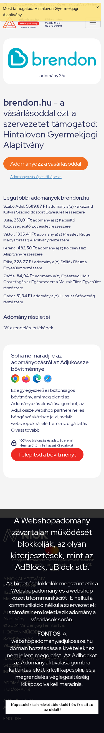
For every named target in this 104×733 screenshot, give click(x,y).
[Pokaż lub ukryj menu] (93, 22)
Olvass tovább (25, 430)
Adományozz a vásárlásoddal (45, 163)
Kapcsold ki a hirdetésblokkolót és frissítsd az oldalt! (52, 707)
